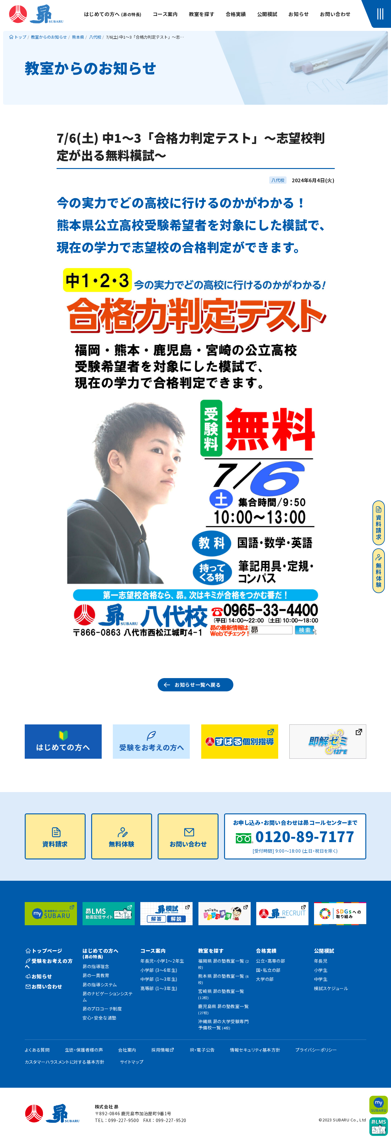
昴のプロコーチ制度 (102, 1009)
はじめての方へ (113, 14)
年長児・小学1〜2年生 (162, 961)
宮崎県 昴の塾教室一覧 (221, 994)
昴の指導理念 (96, 966)
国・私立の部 (268, 970)
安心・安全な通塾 (100, 1018)
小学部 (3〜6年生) (158, 970)
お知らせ (298, 14)
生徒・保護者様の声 (84, 1050)
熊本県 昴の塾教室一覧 (223, 979)
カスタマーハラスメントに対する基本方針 (64, 1062)
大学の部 (265, 979)
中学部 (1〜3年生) (158, 979)
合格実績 (236, 14)
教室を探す (202, 14)
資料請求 (379, 527)
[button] (381, 14)
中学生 (321, 979)
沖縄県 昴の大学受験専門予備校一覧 (223, 1024)
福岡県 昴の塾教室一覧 (223, 964)
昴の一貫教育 (96, 975)
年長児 (321, 961)
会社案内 (127, 1050)
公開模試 (267, 14)
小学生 (321, 970)
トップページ (47, 950)
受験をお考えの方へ (49, 963)
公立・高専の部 (270, 961)
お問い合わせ (335, 14)
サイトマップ (132, 1062)
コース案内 (165, 14)
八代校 (277, 180)
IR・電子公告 (202, 1050)
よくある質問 (37, 1050)
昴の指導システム (100, 984)
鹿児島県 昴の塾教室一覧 (223, 1009)
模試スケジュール (331, 988)
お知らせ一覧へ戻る (198, 684)
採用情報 (160, 1050)
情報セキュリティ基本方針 (255, 1050)
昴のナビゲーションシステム (108, 996)
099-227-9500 (123, 1120)
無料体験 (379, 575)
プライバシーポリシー (316, 1050)
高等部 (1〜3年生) (158, 988)
